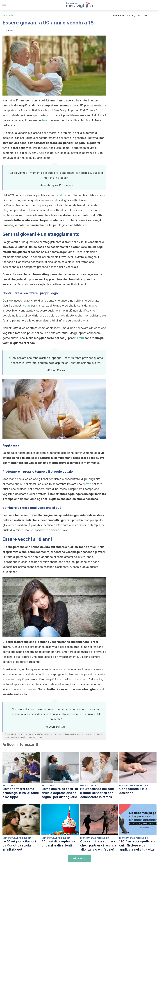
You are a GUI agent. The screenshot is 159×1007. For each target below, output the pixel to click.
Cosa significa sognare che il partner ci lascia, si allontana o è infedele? (99, 845)
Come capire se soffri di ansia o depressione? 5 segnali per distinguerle (59, 793)
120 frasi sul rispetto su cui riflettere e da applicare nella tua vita (137, 845)
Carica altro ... (79, 858)
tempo (46, 120)
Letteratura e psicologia (133, 785)
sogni (26, 305)
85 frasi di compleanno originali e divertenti (58, 843)
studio (60, 195)
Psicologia (7, 15)
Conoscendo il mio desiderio (133, 791)
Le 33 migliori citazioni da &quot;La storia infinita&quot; (19, 845)
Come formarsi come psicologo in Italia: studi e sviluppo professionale (20, 793)
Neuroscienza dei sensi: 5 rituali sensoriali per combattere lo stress (98, 793)
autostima (74, 679)
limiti (80, 338)
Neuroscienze (88, 785)
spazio (87, 484)
